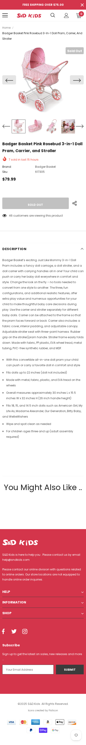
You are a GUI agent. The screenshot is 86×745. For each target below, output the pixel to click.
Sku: (5, 172)
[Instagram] (25, 632)
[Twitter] (14, 632)
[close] (82, 5)
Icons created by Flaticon (43, 710)
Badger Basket (45, 167)
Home (6, 28)
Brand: (7, 167)
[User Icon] (66, 15)
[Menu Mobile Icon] (5, 15)
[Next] (77, 79)
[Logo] (29, 15)
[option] (43, 79)
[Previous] (9, 79)
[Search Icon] (52, 15)
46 (11, 216)
